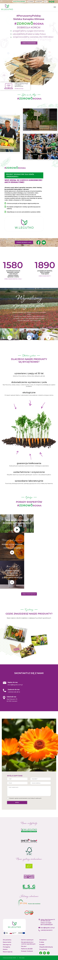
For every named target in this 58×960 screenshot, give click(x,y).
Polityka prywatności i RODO (9, 957)
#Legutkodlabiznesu (19, 1)
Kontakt (39, 1)
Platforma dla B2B (26, 948)
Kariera (5, 949)
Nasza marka (7, 942)
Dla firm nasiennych (27, 940)
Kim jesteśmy (7, 940)
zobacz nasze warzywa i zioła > (13, 279)
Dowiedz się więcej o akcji (23, 242)
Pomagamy (6, 947)
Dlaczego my (7, 944)
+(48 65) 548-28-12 (14, 692)
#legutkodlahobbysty (46, 947)
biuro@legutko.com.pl (15, 685)
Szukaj (31, 1)
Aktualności (43, 940)
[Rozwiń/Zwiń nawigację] (55, 7)
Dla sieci (23, 946)
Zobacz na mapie (46, 922)
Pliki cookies (21, 957)
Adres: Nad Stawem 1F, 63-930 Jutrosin (48, 920)
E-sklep (41, 942)
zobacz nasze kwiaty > (45, 276)
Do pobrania (43, 949)
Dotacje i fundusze (27, 951)
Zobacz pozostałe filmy (29, 593)
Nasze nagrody (7, 951)
